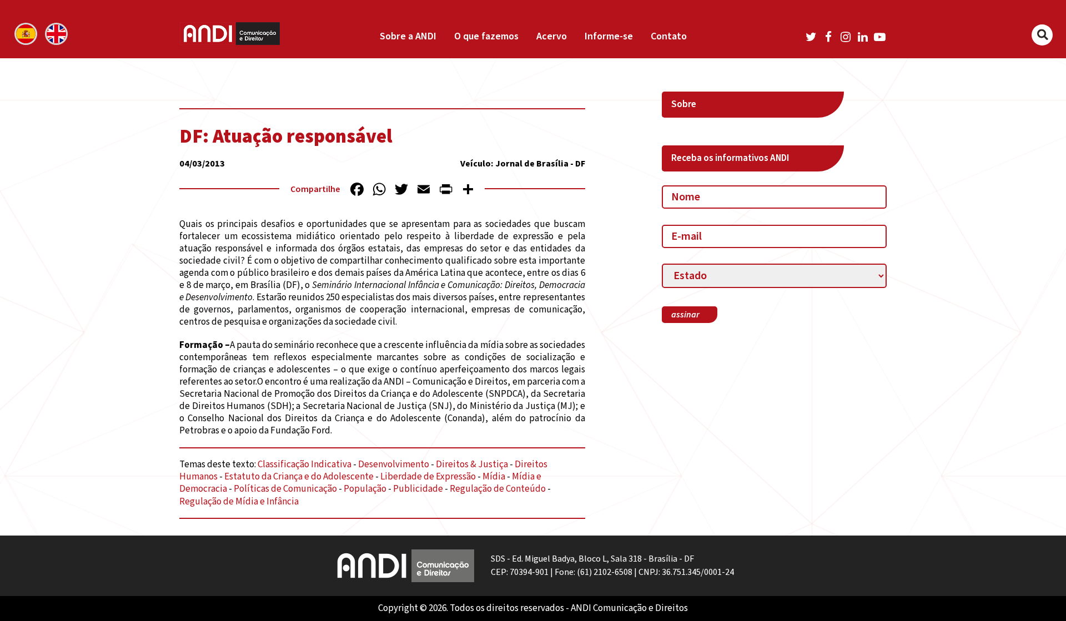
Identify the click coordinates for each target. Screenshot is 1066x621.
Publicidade (418, 489)
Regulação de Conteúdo (498, 489)
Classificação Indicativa (304, 464)
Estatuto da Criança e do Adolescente (299, 476)
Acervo (551, 36)
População (365, 489)
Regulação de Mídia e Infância (239, 501)
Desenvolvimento (393, 464)
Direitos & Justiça (472, 464)
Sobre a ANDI (408, 36)
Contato (669, 36)
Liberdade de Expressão (428, 476)
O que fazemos (486, 36)
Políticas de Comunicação (285, 489)
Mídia (493, 476)
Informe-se (609, 36)
